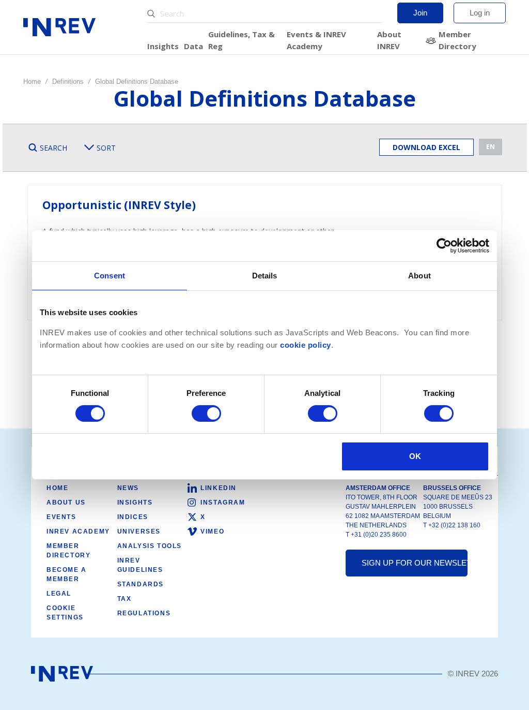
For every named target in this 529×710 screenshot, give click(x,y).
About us (66, 502)
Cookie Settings (65, 612)
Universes (139, 531)
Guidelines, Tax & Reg (241, 40)
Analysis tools (149, 546)
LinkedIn (218, 488)
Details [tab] (264, 275)
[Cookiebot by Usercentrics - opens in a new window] (444, 246)
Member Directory (457, 40)
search (53, 148)
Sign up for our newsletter (415, 562)
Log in (480, 12)
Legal (58, 593)
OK (415, 456)
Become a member (66, 574)
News (128, 488)
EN (490, 146)
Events (61, 517)
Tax (124, 598)
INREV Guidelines (140, 565)
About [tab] (419, 275)
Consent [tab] (109, 275)
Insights (163, 46)
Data (193, 46)
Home (32, 81)
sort (106, 148)
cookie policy (305, 345)
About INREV (389, 40)
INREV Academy (78, 531)
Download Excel (426, 147)
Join (420, 12)
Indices (132, 517)
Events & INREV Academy (316, 40)
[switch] (206, 413)
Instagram (222, 502)
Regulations (144, 613)
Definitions (68, 81)
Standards (140, 584)
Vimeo (212, 531)
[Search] (152, 14)
